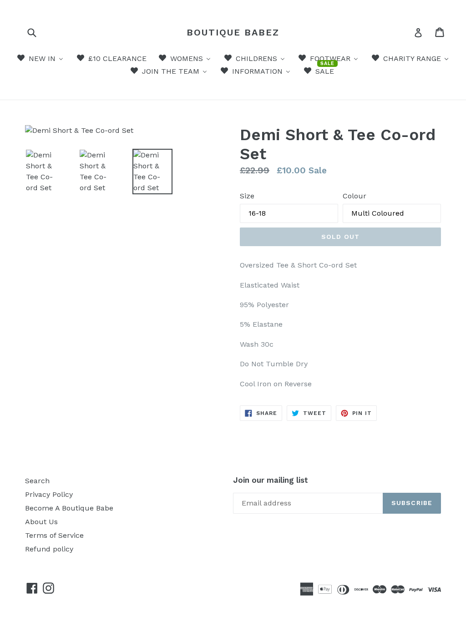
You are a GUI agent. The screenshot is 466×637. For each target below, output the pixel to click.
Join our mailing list (270, 480)
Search (37, 480)
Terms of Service (54, 535)
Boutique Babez (233, 32)
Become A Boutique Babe (69, 508)
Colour (354, 196)
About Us (41, 521)
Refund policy (49, 549)
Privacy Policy (49, 494)
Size (247, 196)
